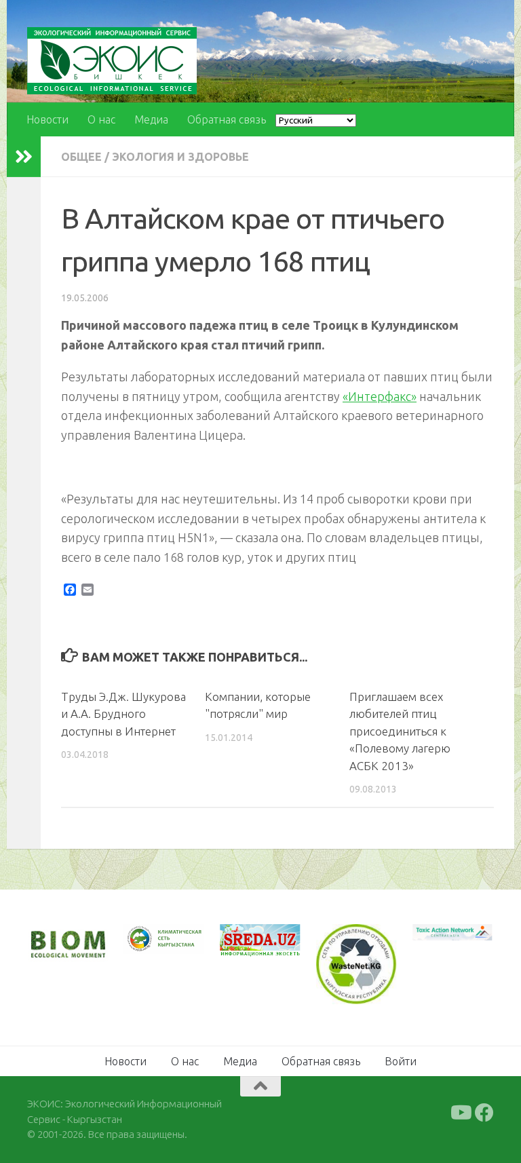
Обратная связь (226, 119)
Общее (81, 157)
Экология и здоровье (180, 157)
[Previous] (152, 939)
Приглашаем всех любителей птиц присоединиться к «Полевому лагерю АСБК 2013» (399, 731)
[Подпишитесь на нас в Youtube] (459, 1112)
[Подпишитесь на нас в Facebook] (484, 1112)
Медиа (151, 119)
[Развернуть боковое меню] (24, 156)
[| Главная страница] (112, 60)
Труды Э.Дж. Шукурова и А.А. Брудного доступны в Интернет (123, 714)
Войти (401, 1061)
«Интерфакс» (380, 396)
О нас (101, 119)
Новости (47, 119)
